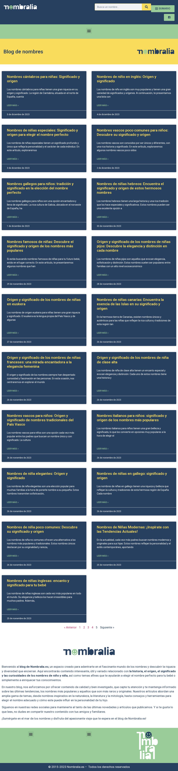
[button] (89, 31)
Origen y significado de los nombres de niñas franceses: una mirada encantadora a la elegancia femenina (44, 361)
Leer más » (13, 105)
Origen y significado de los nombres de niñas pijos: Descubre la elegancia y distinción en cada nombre (134, 246)
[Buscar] (146, 7)
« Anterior (70, 627)
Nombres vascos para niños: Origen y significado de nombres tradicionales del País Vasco (40, 420)
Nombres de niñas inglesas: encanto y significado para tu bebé (38, 583)
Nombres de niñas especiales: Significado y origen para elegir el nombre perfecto (42, 132)
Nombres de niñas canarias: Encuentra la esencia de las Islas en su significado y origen (130, 304)
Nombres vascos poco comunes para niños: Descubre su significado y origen (132, 132)
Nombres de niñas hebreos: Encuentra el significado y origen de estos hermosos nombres (130, 188)
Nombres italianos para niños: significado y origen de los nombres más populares (132, 418)
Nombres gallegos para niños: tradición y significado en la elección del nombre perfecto (40, 188)
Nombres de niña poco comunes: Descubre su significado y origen (42, 529)
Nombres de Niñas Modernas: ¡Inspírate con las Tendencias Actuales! (133, 529)
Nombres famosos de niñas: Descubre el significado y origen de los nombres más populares (40, 246)
